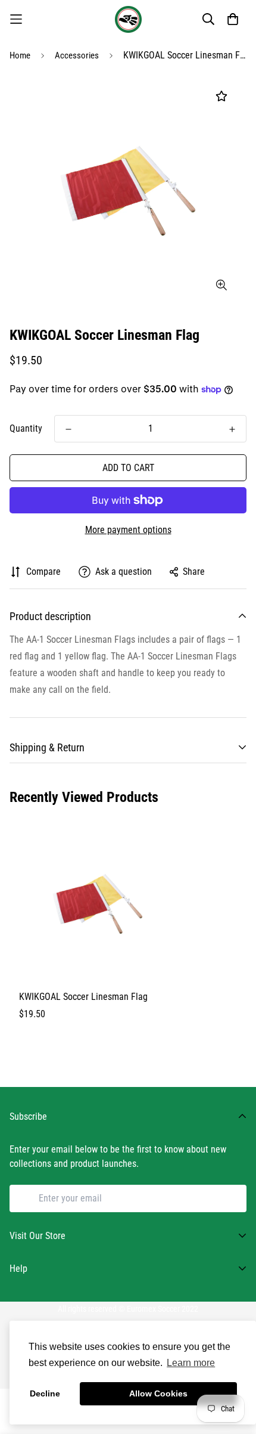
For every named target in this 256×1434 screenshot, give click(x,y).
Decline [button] (45, 1393)
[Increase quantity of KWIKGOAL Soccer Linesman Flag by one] (232, 429)
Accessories (77, 55)
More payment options (128, 529)
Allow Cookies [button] (158, 1393)
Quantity (26, 428)
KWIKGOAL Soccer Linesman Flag (83, 996)
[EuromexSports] (128, 19)
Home (20, 55)
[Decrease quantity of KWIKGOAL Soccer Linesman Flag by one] (68, 429)
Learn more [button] (191, 1363)
